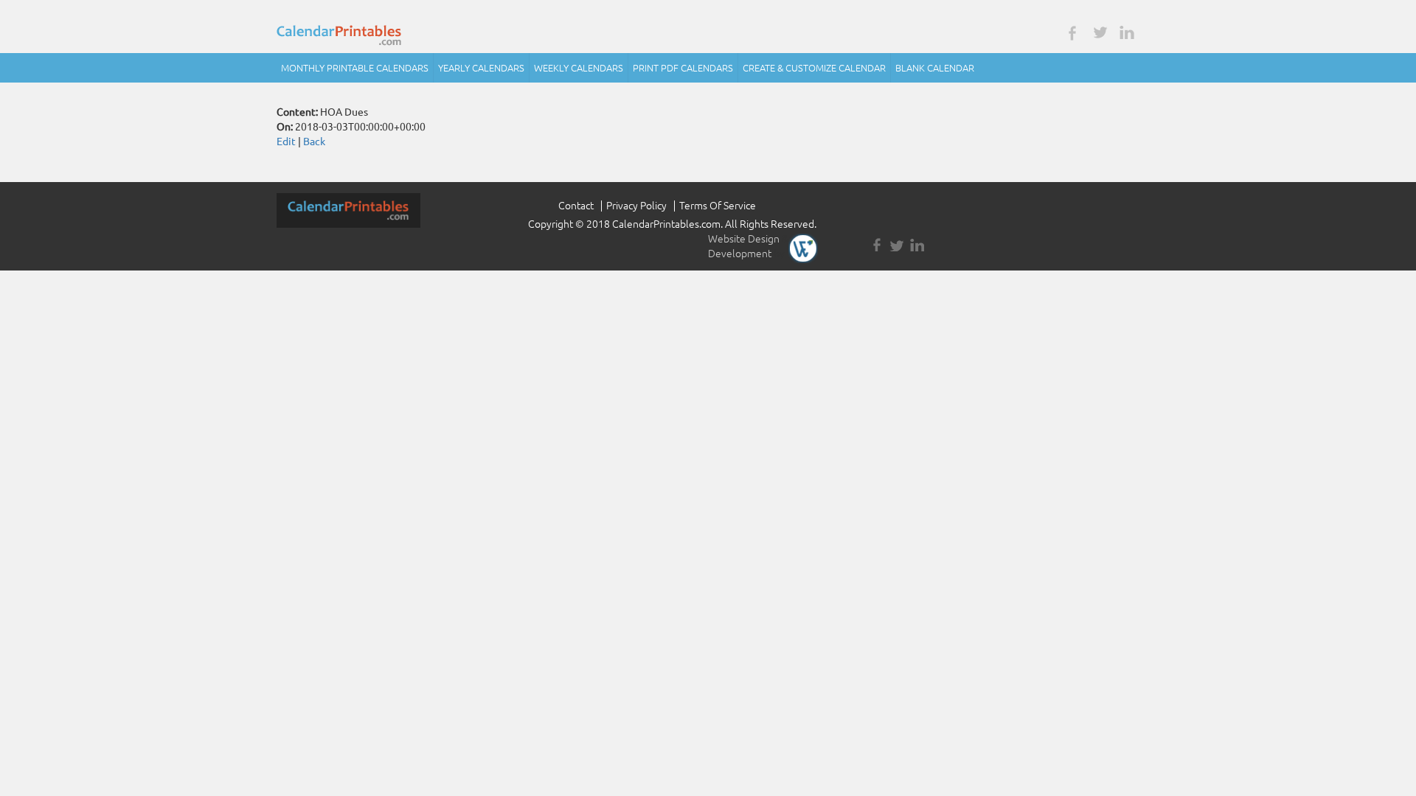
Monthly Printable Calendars (354, 68)
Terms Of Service (717, 206)
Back (314, 141)
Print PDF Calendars (683, 68)
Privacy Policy (636, 206)
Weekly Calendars (578, 68)
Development (739, 253)
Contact (576, 206)
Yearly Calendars (481, 68)
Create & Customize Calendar (814, 68)
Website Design (744, 239)
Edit (286, 141)
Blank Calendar (934, 68)
